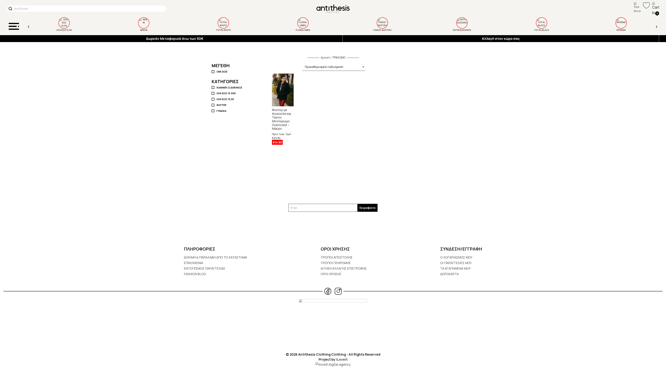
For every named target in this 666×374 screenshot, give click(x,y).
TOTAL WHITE (143, 30)
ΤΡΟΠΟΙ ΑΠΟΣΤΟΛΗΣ (336, 257)
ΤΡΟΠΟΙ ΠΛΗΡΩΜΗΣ (336, 263)
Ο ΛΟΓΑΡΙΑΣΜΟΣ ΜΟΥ (456, 257)
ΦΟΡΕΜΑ (541, 30)
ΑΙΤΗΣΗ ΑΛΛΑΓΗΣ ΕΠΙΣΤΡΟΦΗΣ (344, 268)
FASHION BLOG (195, 274)
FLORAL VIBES (223, 30)
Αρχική (325, 57)
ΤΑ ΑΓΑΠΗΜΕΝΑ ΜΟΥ (455, 268)
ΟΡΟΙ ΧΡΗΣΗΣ (331, 274)
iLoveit (342, 359)
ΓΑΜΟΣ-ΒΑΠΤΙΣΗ (303, 30)
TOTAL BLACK (461, 30)
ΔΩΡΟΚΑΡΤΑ (449, 274)
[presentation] (28, 26)
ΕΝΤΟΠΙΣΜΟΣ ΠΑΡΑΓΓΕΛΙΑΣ (204, 268)
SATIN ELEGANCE (382, 30)
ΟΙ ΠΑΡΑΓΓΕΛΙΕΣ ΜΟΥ (456, 263)
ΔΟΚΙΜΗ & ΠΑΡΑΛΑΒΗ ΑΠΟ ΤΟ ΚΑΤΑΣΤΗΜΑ (215, 257)
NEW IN (64, 30)
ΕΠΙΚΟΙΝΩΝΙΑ (193, 263)
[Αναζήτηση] (10, 9)
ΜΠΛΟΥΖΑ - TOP (621, 30)
